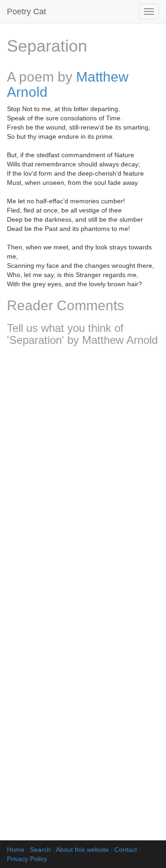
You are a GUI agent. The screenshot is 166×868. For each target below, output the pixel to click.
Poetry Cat (26, 11)
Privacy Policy (27, 858)
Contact (125, 849)
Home (15, 849)
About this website (82, 849)
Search (40, 849)
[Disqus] (83, 475)
